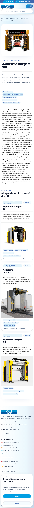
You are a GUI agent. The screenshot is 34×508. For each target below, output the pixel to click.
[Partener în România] (7, 6)
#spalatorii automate (8, 253)
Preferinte (17, 503)
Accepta (17, 496)
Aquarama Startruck (8, 271)
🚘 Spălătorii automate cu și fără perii (10, 442)
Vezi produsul (22, 258)
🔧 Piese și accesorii (6, 453)
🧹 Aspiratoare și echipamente (8, 463)
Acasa (2, 18)
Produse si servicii (10, 18)
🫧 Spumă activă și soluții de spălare (10, 450)
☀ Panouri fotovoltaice (7, 466)
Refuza (17, 500)
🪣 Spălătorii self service (7, 445)
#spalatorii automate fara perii (9, 100)
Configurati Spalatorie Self (23, 1)
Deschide (27, 202)
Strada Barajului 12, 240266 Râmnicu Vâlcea (16, 424)
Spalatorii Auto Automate (22, 18)
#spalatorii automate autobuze (22, 320)
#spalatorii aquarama (7, 91)
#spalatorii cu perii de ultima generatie (11, 102)
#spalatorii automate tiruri (9, 325)
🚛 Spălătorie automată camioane (9, 461)
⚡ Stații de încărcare (6, 469)
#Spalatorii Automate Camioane (11, 322)
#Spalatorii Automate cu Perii (9, 97)
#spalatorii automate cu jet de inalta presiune (13, 94)
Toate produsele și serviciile (8, 471)
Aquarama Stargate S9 (12, 207)
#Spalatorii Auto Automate (21, 250)
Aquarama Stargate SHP (12, 340)
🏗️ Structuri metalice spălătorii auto (10, 447)
